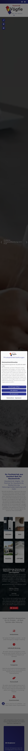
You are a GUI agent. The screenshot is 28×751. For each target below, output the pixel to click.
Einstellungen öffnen (14, 387)
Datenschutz (10, 398)
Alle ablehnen (14, 390)
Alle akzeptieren (14, 394)
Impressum (18, 398)
